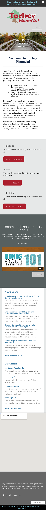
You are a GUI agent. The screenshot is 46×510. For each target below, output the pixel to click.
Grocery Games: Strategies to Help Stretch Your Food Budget (20, 326)
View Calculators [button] (13, 206)
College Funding (12, 386)
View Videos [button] (11, 183)
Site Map (17, 495)
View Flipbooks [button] (13, 159)
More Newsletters (13, 355)
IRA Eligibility (11, 398)
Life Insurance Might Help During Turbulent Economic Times (19, 313)
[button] (37, 28)
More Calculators (13, 408)
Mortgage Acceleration (15, 368)
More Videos (23, 243)
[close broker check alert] (43, 2)
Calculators (11, 363)
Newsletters (11, 292)
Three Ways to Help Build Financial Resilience (20, 341)
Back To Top (37, 502)
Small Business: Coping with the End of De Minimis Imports (22, 297)
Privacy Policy (7, 495)
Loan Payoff (10, 377)
